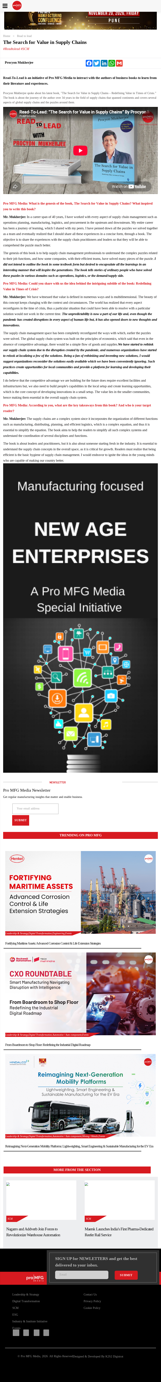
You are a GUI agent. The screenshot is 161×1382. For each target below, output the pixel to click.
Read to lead (24, 36)
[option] (80, 17)
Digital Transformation (26, 1301)
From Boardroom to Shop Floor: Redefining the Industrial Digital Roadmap (47, 1045)
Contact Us (90, 1294)
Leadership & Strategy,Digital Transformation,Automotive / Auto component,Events (47, 1034)
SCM (11, 1218)
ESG (15, 1314)
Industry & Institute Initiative (29, 1321)
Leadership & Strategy (25, 1294)
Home (6, 36)
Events (16, 1328)
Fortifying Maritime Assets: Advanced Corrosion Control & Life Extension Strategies (53, 943)
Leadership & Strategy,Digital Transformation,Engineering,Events (38, 933)
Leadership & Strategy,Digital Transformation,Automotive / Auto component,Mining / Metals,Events (55, 1136)
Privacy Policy (92, 1301)
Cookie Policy (92, 1308)
